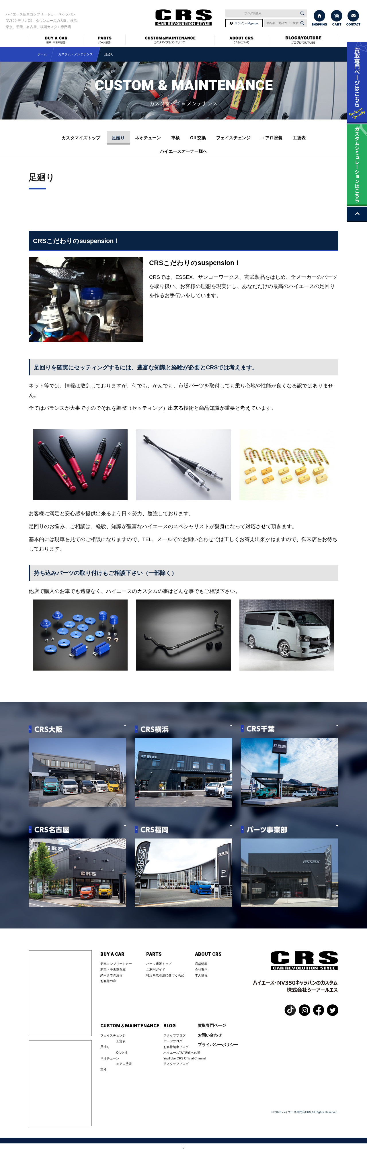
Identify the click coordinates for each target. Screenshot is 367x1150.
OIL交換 (198, 137)
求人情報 (201, 975)
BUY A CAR (112, 954)
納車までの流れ (111, 975)
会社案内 (201, 969)
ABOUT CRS (208, 954)
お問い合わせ (210, 1035)
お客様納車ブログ (176, 1047)
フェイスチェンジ (233, 137)
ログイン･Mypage (246, 23)
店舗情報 (201, 963)
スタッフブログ (174, 1035)
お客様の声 (108, 981)
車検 (175, 137)
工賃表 (299, 137)
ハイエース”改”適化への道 (181, 1052)
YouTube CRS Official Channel (184, 1058)
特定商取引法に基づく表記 (165, 975)
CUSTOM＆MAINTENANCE (129, 1025)
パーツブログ (172, 1041)
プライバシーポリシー (218, 1045)
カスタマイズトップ (81, 137)
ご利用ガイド (155, 969)
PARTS (153, 954)
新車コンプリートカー (116, 963)
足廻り (118, 137)
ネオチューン (148, 137)
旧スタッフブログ (176, 1063)
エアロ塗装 (271, 137)
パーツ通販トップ (158, 963)
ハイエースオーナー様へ (183, 151)
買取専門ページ (212, 1025)
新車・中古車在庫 (113, 969)
